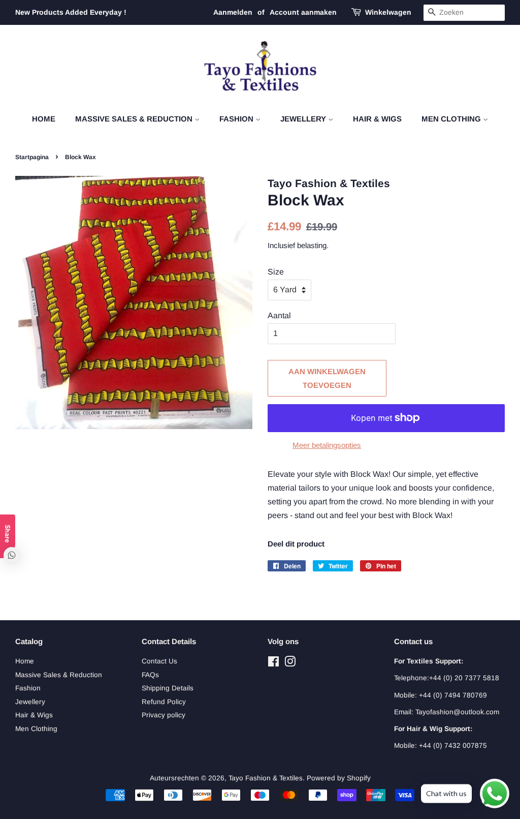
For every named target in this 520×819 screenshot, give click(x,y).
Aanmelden (232, 12)
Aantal (279, 315)
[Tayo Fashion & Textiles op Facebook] (273, 664)
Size (276, 271)
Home (43, 118)
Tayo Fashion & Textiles (266, 778)
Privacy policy (163, 715)
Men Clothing (452, 118)
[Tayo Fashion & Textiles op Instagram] (290, 664)
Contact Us (159, 661)
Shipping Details (167, 688)
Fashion (237, 118)
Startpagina (32, 157)
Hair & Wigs (377, 118)
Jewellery (304, 118)
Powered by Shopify (339, 778)
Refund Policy (164, 702)
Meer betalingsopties (326, 445)
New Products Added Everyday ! (70, 12)
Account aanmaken (303, 12)
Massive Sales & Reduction (134, 118)
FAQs (150, 675)
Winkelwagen (388, 12)
